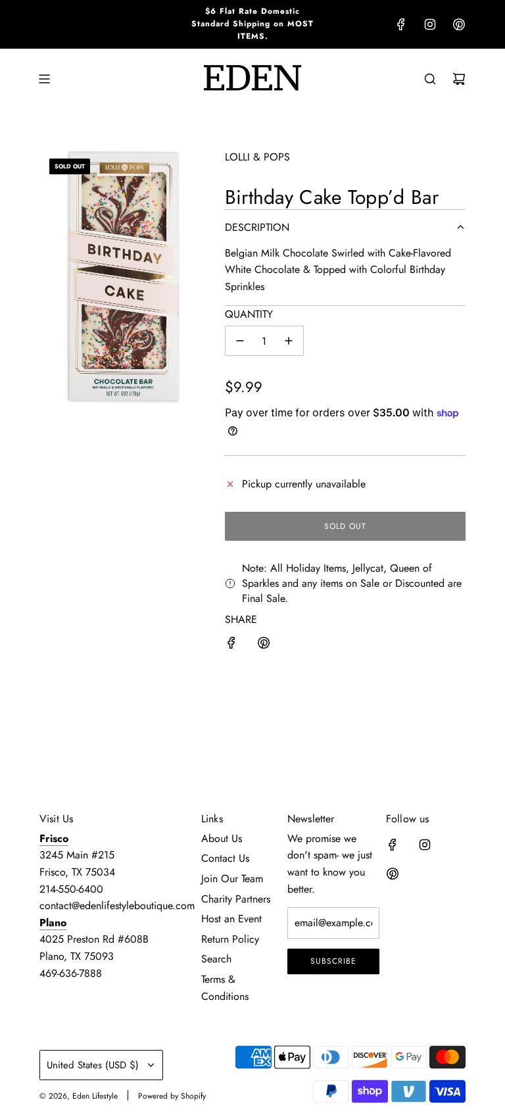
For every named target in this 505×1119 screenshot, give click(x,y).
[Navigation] (44, 78)
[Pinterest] (459, 24)
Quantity (249, 314)
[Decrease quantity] (240, 340)
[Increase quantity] (288, 340)
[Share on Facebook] (231, 645)
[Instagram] (430, 24)
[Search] (430, 78)
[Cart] (459, 78)
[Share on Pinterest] (263, 645)
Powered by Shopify (172, 1096)
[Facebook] (401, 24)
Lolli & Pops (257, 156)
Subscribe (333, 961)
